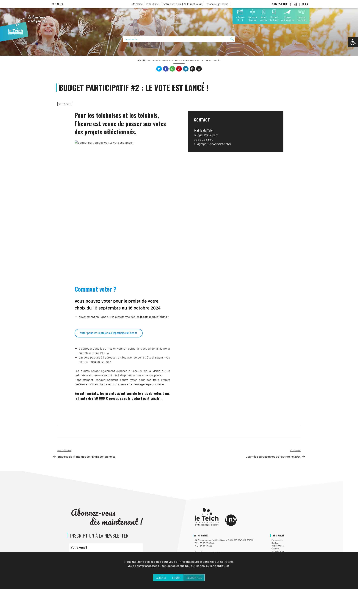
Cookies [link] (275, 548)
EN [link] (306, 4)
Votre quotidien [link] (172, 4)
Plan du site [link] (277, 540)
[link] (353, 42)
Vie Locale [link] (167, 60)
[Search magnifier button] (232, 39)
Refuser (176, 577)
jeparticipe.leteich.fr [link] (154, 317)
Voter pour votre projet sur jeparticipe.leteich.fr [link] (108, 333)
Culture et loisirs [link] (193, 4)
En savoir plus (194, 577)
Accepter (161, 577)
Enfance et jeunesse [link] (217, 4)
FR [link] (303, 4)
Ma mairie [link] (137, 4)
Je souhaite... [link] (153, 4)
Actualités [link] (154, 60)
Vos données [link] (277, 545)
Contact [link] (275, 543)
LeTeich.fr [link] (57, 4)
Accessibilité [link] (277, 551)
